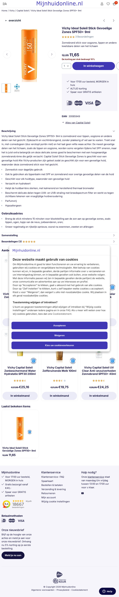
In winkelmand (20, 395)
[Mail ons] (82, 493)
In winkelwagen (94, 65)
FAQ (68, 310)
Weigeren (59, 335)
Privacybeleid (63, 590)
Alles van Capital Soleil (77, 122)
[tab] (59, 131)
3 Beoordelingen (84, 36)
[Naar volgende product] (114, 21)
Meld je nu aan (13, 555)
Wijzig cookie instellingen (55, 501)
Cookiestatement (62, 313)
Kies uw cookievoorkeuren (59, 345)
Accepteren (59, 325)
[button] (5, 3)
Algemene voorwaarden (42, 590)
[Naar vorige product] (104, 21)
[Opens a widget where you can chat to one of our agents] (107, 591)
